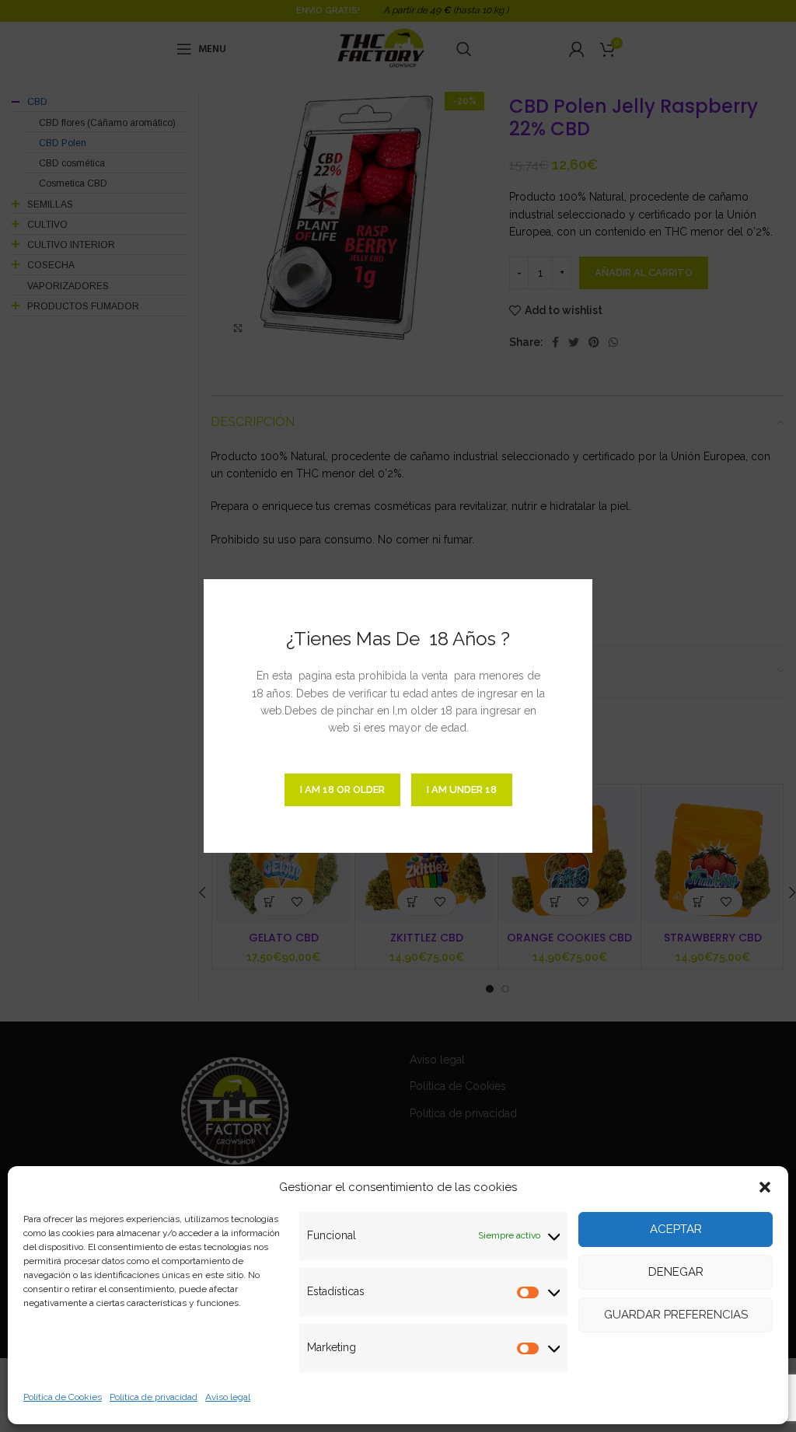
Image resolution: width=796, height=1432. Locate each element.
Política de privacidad (153, 1397)
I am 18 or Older (342, 789)
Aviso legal (227, 1397)
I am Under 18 (462, 789)
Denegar (675, 1272)
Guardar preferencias (676, 1315)
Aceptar (676, 1229)
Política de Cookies (62, 1397)
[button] (765, 1187)
